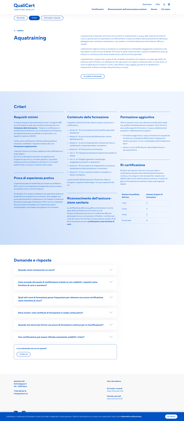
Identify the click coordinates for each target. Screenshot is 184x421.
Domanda (21, 18)
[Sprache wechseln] (169, 4)
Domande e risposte (52, 18)
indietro (20, 30)
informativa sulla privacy (131, 416)
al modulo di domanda (93, 76)
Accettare (171, 416)
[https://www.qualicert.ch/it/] (24, 7)
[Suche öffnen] (164, 4)
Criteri (34, 18)
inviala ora (23, 354)
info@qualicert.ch (21, 394)
